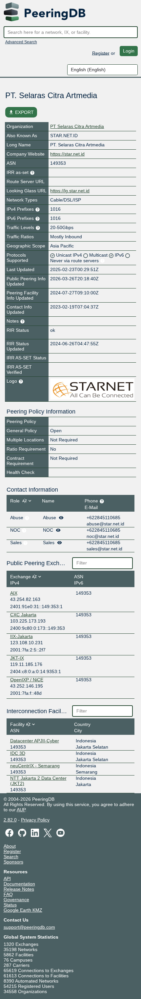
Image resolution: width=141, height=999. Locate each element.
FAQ (8, 894)
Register (101, 52)
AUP (21, 809)
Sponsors (13, 861)
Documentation (19, 883)
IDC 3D (17, 753)
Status (10, 904)
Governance (16, 899)
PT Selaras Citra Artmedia (77, 126)
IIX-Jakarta (21, 636)
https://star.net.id (67, 154)
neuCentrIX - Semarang (35, 765)
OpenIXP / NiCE (26, 679)
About (10, 846)
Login (128, 50)
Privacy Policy (35, 819)
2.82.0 (10, 819)
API (7, 878)
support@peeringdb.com (29, 927)
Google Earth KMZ (23, 910)
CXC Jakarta (23, 614)
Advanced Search (21, 42)
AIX (13, 593)
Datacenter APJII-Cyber (34, 740)
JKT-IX (17, 658)
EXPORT (21, 112)
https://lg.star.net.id (70, 190)
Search (11, 856)
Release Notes (19, 889)
